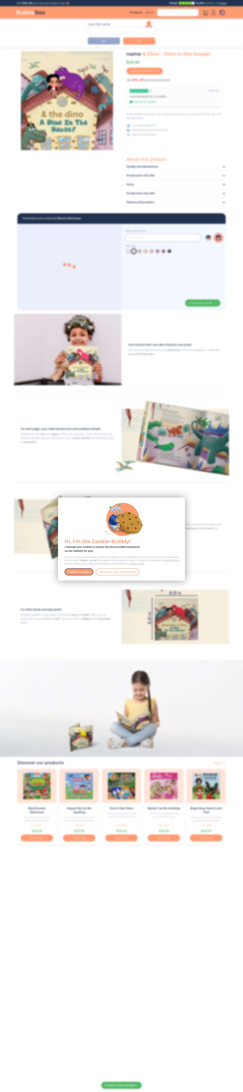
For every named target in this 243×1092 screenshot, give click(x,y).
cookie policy (172, 560)
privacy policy (137, 564)
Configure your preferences (117, 572)
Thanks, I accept (79, 572)
